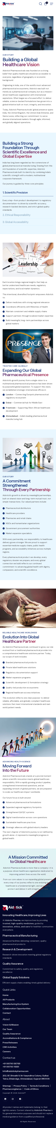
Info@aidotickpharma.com (15, 1071)
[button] (51, 4)
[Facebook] (20, 1099)
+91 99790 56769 (11, 1063)
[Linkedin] (5, 1099)
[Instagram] (12, 1099)
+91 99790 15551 (11, 1066)
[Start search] (40, 3)
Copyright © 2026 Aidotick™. (14, 1093)
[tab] (28, 192)
